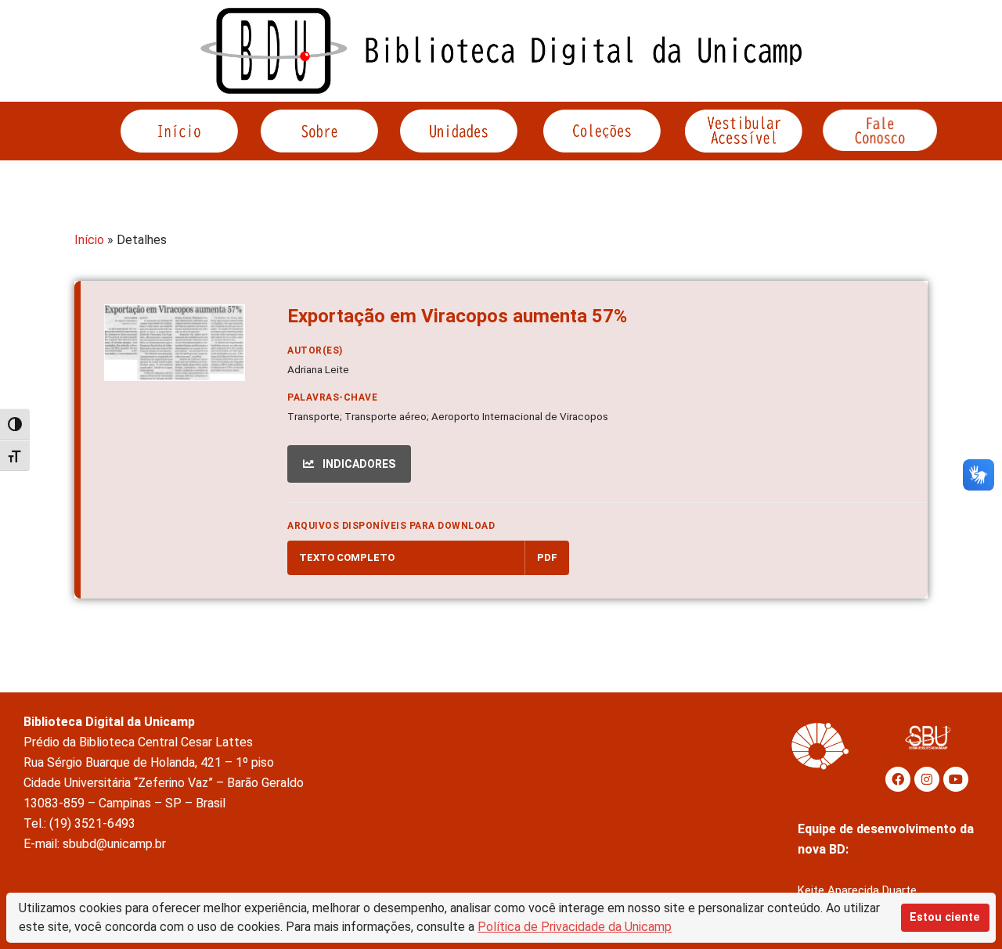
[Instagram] (926, 779)
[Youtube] (955, 779)
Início (89, 239)
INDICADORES (357, 464)
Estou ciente (945, 917)
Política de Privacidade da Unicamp (575, 926)
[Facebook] (897, 779)
